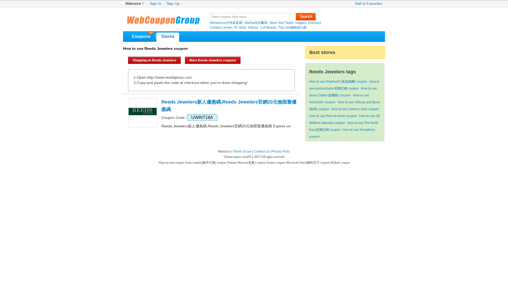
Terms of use (242, 151)
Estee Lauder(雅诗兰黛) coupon (206, 162)
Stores (167, 36)
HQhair (253, 27)
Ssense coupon (276, 162)
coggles (301, 23)
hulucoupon (163, 18)
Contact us (261, 151)
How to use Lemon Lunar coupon (355, 109)
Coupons (141, 36)
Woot (273, 23)
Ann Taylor (286, 23)
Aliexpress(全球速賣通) (226, 23)
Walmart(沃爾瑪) (256, 23)
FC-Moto (240, 27)
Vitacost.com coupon (171, 162)
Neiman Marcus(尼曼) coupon (246, 162)
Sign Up (173, 4)
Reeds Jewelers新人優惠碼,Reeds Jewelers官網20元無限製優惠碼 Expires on (226, 126)
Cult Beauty (268, 27)
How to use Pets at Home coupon (333, 116)
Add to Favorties (368, 4)
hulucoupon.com (236, 157)
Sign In (155, 4)
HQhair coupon (340, 162)
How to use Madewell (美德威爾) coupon (338, 81)
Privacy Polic (280, 151)
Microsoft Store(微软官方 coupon (308, 162)
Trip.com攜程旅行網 (292, 27)
